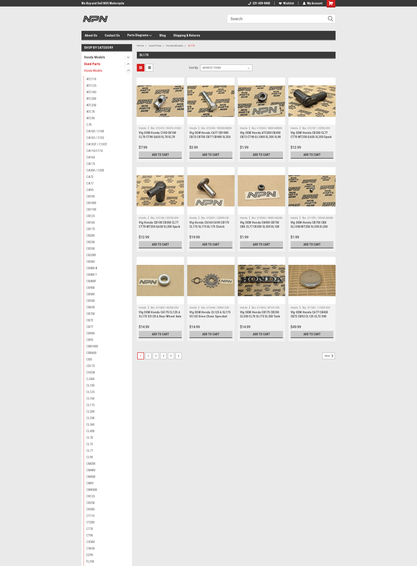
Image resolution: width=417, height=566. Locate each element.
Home (140, 45)
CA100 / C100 (95, 131)
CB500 (90, 294)
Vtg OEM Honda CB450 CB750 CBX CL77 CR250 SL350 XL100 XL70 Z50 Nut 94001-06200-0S (260, 226)
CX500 (90, 542)
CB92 (89, 340)
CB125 (90, 216)
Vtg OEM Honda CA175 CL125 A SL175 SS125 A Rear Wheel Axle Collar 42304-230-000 (160, 316)
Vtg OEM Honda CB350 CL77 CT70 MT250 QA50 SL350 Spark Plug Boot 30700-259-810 (311, 137)
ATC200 (91, 99)
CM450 (90, 477)
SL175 (191, 45)
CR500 (90, 509)
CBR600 (91, 353)
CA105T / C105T (96, 144)
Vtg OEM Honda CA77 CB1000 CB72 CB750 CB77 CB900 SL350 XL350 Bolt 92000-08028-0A (209, 137)
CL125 (90, 392)
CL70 (89, 438)
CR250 (90, 503)
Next (328, 355)
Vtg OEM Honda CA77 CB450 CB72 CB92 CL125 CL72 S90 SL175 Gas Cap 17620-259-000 (311, 316)
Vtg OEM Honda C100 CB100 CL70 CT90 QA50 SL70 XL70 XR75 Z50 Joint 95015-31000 (158, 137)
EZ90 (89, 555)
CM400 (90, 470)
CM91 (90, 483)
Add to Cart (160, 154)
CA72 (89, 177)
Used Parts (92, 64)
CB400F (91, 281)
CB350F (91, 255)
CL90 (89, 457)
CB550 (90, 301)
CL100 (90, 385)
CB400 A (91, 268)
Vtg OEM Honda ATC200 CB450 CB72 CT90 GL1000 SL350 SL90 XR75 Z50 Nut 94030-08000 (260, 137)
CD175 (90, 366)
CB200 (90, 235)
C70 (88, 125)
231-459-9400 (261, 3)
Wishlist (288, 3)
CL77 (89, 451)
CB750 (90, 314)
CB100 (90, 196)
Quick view (160, 121)
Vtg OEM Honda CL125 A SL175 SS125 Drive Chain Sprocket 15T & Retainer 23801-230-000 (209, 316)
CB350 (90, 249)
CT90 (89, 535)
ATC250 (91, 105)
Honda (142, 128)
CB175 (90, 229)
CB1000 (91, 203)
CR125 (90, 496)
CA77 (89, 183)
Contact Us (112, 35)
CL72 (89, 444)
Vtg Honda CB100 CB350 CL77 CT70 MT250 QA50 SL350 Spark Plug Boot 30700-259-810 (159, 226)
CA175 (90, 164)
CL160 (90, 398)
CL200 (90, 411)
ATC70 (90, 112)
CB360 (90, 262)
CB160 (90, 222)
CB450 (90, 288)
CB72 (89, 320)
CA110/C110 (94, 151)
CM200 (90, 464)
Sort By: (194, 67)
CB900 (90, 333)
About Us (91, 35)
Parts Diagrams (138, 35)
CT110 (90, 516)
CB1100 (91, 209)
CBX (89, 359)
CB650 (90, 307)
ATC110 (91, 79)
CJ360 (90, 379)
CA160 (90, 157)
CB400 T (91, 275)
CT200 (90, 522)
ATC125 (91, 86)
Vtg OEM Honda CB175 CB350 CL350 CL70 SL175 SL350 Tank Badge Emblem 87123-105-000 (260, 316)
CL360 (90, 425)
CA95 (89, 190)
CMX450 (91, 490)
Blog (162, 35)
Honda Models (94, 57)
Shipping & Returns (186, 35)
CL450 (90, 431)
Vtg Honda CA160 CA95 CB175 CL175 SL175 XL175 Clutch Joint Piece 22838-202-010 (209, 226)
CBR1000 (92, 346)
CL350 (90, 418)
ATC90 (90, 118)
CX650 (90, 548)
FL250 (90, 561)
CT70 (89, 529)
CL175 (90, 405)
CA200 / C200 (95, 170)
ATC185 (91, 92)
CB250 (90, 242)
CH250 (90, 372)
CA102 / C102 (95, 138)
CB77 (89, 327)
